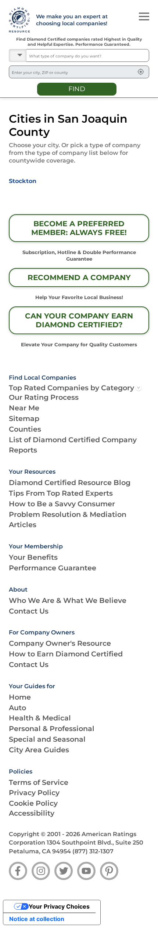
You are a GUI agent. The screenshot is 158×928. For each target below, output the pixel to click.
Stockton (22, 181)
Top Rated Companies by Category (71, 387)
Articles (22, 524)
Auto (17, 707)
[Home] (18, 20)
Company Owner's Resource (60, 643)
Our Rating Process (44, 397)
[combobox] (87, 55)
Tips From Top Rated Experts (61, 493)
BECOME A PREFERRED (79, 228)
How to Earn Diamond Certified (66, 653)
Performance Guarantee (52, 567)
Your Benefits (33, 557)
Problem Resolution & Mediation (67, 514)
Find (76, 89)
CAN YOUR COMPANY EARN (79, 320)
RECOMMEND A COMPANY (79, 277)
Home (20, 697)
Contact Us (29, 611)
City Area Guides (39, 749)
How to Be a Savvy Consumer (62, 503)
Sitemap (24, 418)
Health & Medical (40, 717)
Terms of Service (38, 782)
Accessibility (31, 813)
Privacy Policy (34, 792)
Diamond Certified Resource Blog (69, 482)
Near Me (24, 407)
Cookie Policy (33, 803)
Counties (25, 429)
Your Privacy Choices (59, 906)
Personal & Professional (51, 728)
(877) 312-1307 (93, 851)
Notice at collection (36, 919)
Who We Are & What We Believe (67, 600)
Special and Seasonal (47, 739)
